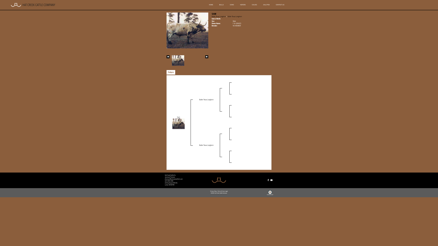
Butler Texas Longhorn (219, 16)
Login (226, 191)
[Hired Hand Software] (270, 193)
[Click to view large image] (187, 30)
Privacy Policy (213, 191)
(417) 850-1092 (169, 181)
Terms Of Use (221, 191)
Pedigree (171, 72)
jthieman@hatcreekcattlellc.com (174, 179)
